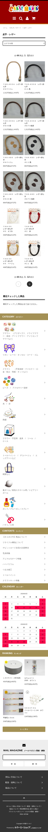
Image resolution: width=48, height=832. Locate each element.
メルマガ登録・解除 (31, 811)
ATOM (26, 814)
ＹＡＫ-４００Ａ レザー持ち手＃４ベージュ (13, 86)
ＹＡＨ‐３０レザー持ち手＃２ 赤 (29, 229)
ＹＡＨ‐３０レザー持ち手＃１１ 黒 (29, 261)
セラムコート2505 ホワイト (30, 679)
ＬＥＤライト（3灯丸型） (12, 678)
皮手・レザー (28, 28)
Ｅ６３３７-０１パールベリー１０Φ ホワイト (33, 710)
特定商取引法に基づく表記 (28, 809)
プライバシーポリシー (16, 811)
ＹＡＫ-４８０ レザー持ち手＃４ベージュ (13, 160)
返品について (13, 809)
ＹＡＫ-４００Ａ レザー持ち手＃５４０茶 (13, 123)
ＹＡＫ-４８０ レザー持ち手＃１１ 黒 (34, 160)
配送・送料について (33, 806)
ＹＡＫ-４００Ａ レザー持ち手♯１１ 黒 (34, 86)
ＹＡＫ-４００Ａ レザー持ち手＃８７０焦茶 (34, 123)
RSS (21, 814)
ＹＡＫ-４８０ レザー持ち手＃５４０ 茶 (13, 196)
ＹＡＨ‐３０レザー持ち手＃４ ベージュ (8, 261)
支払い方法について (19, 806)
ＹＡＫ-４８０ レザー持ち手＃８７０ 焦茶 (34, 196)
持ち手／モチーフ (15, 28)
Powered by (10, 827)
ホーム (5, 28)
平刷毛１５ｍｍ (8, 718)
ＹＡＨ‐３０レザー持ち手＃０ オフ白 (8, 229)
